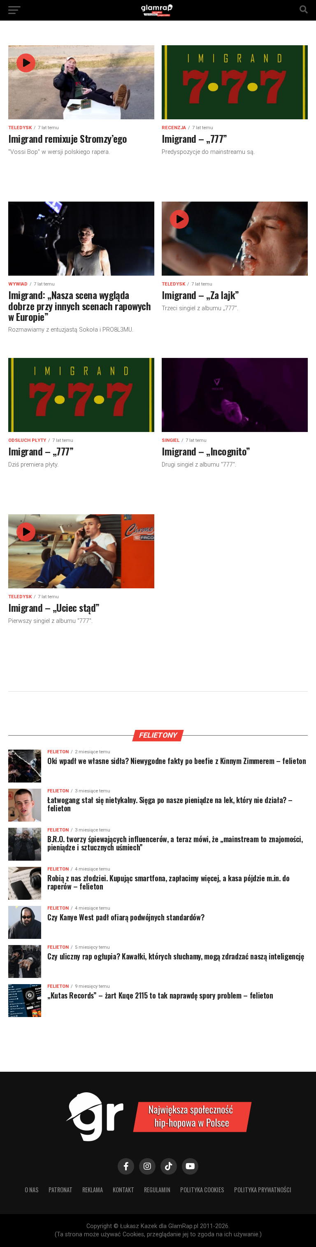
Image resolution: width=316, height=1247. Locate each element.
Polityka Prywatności (262, 1189)
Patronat (60, 1189)
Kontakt (123, 1189)
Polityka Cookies (202, 1189)
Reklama (92, 1189)
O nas (32, 1189)
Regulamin (157, 1189)
